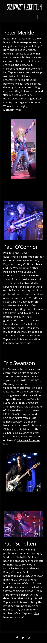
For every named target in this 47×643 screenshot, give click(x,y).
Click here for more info (17, 343)
